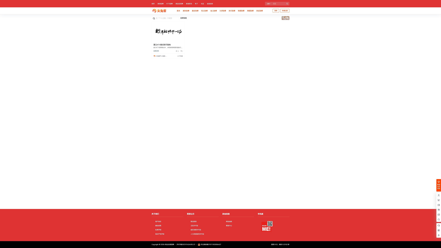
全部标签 (183, 18)
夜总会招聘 (179, 4)
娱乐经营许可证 (196, 230)
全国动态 (210, 4)
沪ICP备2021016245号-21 (186, 244)
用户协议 (158, 221)
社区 (202, 4)
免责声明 (158, 230)
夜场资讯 (189, 4)
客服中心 (229, 226)
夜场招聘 (161, 4)
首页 (153, 4)
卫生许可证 (194, 226)
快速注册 (285, 10)
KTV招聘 (170, 4)
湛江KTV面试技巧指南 (162, 45)
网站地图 (229, 221)
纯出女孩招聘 (169, 244)
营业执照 (194, 221)
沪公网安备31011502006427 (211, 244)
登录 (275, 10)
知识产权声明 (159, 234)
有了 (196, 4)
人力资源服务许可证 (197, 234)
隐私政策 (158, 226)
